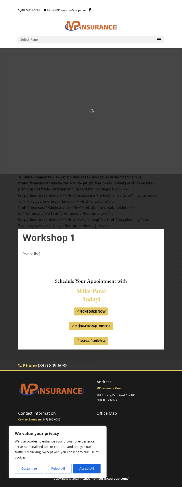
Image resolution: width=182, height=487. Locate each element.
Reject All (58, 468)
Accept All (86, 468)
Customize (29, 468)
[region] (58, 452)
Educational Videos (93, 326)
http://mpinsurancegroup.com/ (104, 478)
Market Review (93, 341)
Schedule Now (93, 311)
